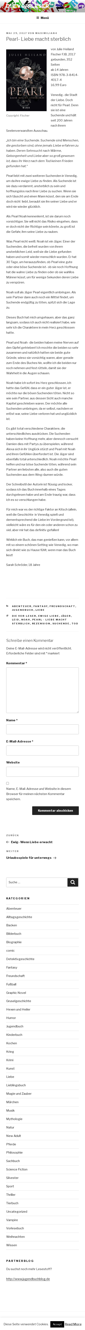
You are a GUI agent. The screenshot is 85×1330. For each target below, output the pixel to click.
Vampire (12, 1220)
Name (12, 720)
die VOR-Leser (24, 615)
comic (10, 950)
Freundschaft (62, 606)
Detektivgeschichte (20, 959)
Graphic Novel (16, 993)
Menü (45, 18)
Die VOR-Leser (28, 6)
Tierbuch (12, 1203)
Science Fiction (16, 1169)
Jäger (66, 615)
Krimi (9, 1060)
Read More (73, 1324)
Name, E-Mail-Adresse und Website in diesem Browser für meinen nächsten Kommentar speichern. (38, 794)
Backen (11, 925)
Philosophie (14, 1152)
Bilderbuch (13, 934)
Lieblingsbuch (16, 1085)
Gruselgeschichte (18, 1001)
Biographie (14, 942)
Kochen (11, 1043)
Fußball (11, 984)
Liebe (40, 609)
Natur (10, 1127)
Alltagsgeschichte (19, 917)
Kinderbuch (14, 1035)
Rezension (41, 623)
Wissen (11, 1245)
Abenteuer (22, 606)
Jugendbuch (23, 609)
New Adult (13, 1136)
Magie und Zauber (19, 1094)
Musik (10, 1110)
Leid (15, 619)
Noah (25, 619)
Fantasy (40, 606)
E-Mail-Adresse (19, 741)
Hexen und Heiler (18, 1009)
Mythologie (14, 1119)
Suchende (61, 623)
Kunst (10, 1068)
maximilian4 (46, 33)
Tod (75, 623)
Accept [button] (57, 1324)
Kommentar (16, 663)
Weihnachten (15, 1237)
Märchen (12, 1102)
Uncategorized (16, 1211)
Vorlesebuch (15, 1228)
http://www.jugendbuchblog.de (28, 1279)
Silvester (12, 1178)
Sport (10, 1186)
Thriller (10, 1195)
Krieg (10, 1052)
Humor (11, 1018)
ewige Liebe (48, 615)
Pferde (11, 1144)
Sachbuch (13, 1161)
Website (13, 762)
